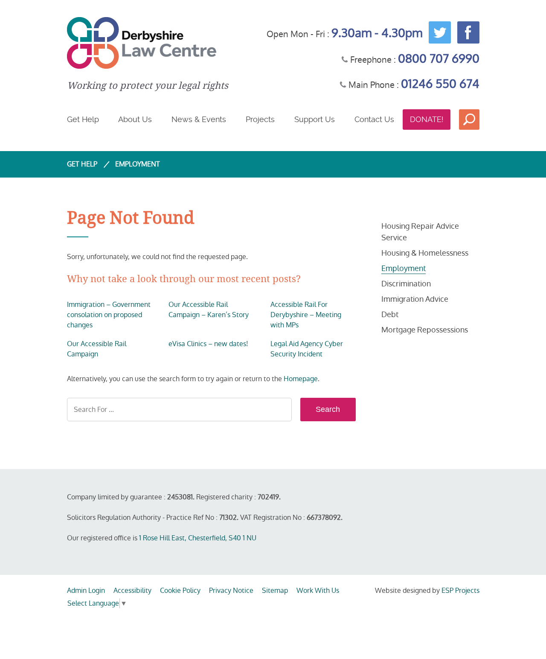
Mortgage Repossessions (424, 329)
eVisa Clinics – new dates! (208, 344)
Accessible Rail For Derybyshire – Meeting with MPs (305, 315)
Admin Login (86, 590)
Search (469, 119)
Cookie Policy (180, 590)
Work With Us (317, 590)
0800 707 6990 (438, 58)
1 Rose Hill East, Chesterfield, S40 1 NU (197, 538)
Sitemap (275, 590)
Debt (389, 314)
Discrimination (406, 283)
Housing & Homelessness (424, 253)
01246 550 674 (440, 84)
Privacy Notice (231, 590)
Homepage (301, 379)
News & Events (198, 119)
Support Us (314, 119)
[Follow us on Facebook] (466, 32)
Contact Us (374, 119)
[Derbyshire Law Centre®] (147, 43)
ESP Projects (460, 590)
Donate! (426, 119)
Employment (403, 268)
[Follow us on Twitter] (437, 32)
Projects (260, 119)
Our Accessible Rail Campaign (96, 349)
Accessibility (132, 590)
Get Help (83, 119)
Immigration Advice (414, 299)
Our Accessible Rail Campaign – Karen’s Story (208, 310)
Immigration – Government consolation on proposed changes (109, 315)
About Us (135, 119)
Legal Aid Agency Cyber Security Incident (306, 349)
